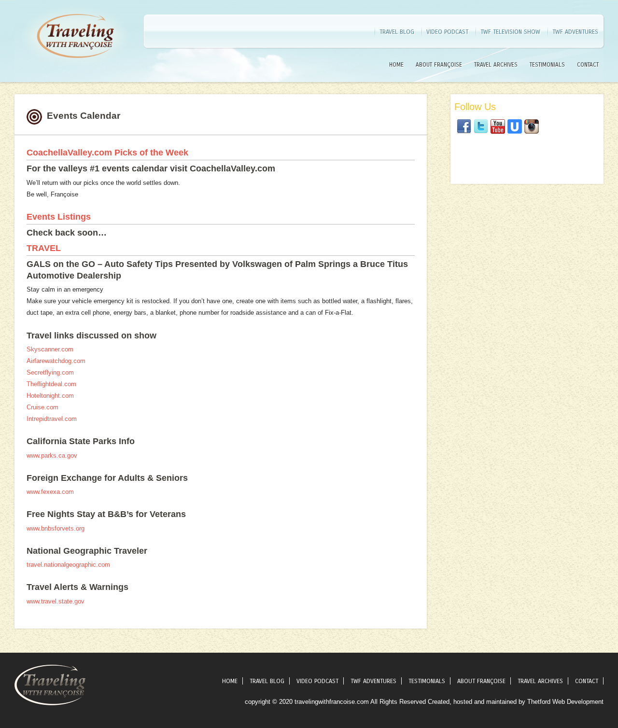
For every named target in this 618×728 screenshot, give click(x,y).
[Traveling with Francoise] (74, 69)
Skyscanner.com (50, 349)
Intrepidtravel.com (52, 418)
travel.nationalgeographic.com (68, 564)
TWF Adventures (575, 31)
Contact (588, 64)
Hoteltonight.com (50, 395)
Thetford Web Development (565, 701)
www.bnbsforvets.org (55, 528)
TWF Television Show (510, 31)
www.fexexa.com (50, 491)
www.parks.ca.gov (52, 455)
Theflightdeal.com (51, 384)
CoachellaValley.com (69, 152)
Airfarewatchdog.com (56, 360)
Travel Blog (396, 31)
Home (396, 64)
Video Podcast (447, 31)
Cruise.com (42, 407)
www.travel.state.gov (55, 601)
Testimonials (547, 64)
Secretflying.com (50, 372)
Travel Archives (496, 64)
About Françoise (439, 64)
